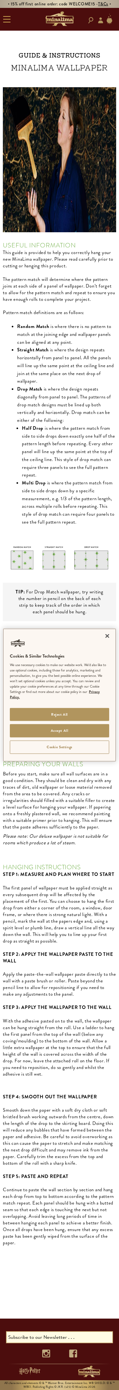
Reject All (59, 714)
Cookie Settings (59, 747)
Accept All (60, 730)
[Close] (107, 636)
